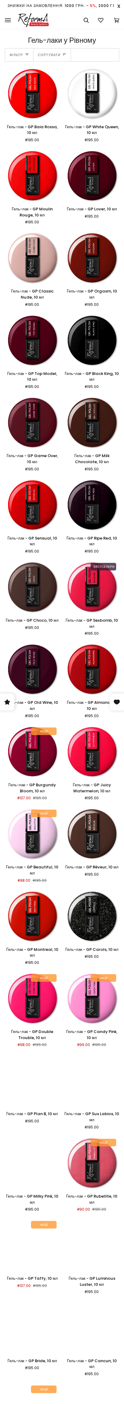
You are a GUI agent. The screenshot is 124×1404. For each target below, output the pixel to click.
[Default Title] (32, 94)
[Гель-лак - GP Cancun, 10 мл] (91, 1328)
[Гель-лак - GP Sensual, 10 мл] (32, 505)
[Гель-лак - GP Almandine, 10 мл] (91, 669)
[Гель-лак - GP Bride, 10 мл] (32, 1328)
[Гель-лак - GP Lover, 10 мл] (91, 176)
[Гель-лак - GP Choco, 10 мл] (32, 587)
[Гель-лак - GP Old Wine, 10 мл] (32, 669)
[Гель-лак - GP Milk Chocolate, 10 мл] (91, 422)
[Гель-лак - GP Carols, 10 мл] (91, 916)
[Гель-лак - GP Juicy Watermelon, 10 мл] (91, 752)
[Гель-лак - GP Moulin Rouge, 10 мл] (32, 176)
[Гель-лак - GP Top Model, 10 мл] (32, 340)
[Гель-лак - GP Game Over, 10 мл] (32, 422)
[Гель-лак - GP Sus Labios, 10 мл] (91, 1080)
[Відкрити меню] (11, 20)
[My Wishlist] (101, 20)
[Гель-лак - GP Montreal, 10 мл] (32, 916)
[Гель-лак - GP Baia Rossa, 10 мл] (32, 94)
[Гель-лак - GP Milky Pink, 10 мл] (32, 1163)
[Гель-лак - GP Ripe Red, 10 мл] (91, 505)
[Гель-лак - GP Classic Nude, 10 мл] (32, 258)
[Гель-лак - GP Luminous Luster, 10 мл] (91, 1245)
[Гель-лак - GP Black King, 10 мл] (91, 340)
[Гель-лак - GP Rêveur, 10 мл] (91, 834)
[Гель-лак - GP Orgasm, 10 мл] (91, 258)
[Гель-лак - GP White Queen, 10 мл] (91, 94)
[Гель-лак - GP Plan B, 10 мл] (32, 1080)
